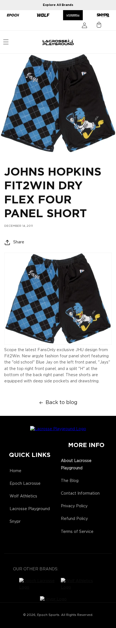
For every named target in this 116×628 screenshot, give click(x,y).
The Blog (70, 481)
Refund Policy (74, 519)
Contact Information (80, 493)
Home (15, 471)
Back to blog (61, 402)
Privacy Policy (74, 506)
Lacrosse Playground (30, 509)
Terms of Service (77, 532)
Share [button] (18, 242)
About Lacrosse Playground (76, 464)
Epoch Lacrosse (25, 484)
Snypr (15, 522)
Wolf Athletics (23, 496)
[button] (6, 42)
